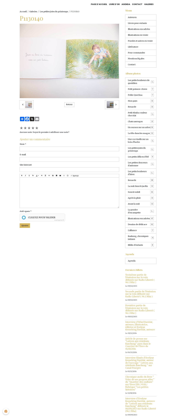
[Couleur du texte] (37, 175)
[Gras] (22, 175)
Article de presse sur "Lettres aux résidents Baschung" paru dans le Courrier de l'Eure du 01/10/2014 (138, 343)
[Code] (64, 175)
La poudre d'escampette (140, 211)
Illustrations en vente (138, 35)
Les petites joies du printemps (54, 11)
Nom (22, 144)
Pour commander (136, 52)
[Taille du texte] (33, 175)
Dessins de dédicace (140, 224)
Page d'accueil (99, 4)
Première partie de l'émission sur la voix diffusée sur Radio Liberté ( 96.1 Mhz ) (140, 309)
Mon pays (140, 101)
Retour (69, 104)
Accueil (23, 11)
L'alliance (140, 230)
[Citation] (42, 175)
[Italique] (25, 175)
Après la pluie (140, 198)
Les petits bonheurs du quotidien (141, 81)
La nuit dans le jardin (140, 186)
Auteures (132, 17)
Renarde (140, 107)
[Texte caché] (53, 175)
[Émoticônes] (68, 175)
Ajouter (24, 225)
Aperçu (75, 176)
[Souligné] (29, 175)
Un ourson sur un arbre (140, 127)
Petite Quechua (140, 95)
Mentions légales (136, 58)
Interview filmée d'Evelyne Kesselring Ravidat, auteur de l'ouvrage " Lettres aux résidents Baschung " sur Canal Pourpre (139, 362)
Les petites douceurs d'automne (140, 164)
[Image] (56, 175)
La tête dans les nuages (140, 133)
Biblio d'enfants (140, 245)
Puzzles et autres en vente (140, 41)
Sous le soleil (140, 192)
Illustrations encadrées (139, 29)
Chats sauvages (140, 121)
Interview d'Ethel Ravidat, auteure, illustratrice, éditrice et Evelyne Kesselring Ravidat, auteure (140, 326)
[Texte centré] (45, 175)
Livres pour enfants (137, 23)
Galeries (148, 4)
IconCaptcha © (59, 220)
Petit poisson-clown (140, 89)
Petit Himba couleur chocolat (140, 114)
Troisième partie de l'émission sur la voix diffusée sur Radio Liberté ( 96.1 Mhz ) (140, 279)
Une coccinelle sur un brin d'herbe (141, 140)
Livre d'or (114, 4)
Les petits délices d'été (140, 157)
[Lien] (49, 175)
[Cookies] (6, 411)
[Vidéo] (60, 175)
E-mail (23, 154)
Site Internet (26, 165)
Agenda (126, 4)
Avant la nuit (140, 204)
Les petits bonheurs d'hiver (140, 173)
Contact (137, 4)
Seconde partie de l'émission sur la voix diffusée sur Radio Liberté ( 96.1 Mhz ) (140, 294)
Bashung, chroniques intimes (140, 237)
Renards (140, 180)
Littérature (133, 47)
